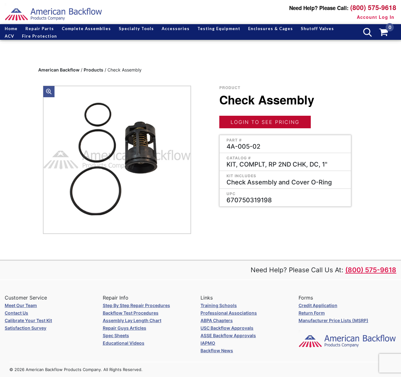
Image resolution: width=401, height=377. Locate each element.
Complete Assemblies (86, 28)
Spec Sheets (116, 335)
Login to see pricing (265, 122)
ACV (9, 36)
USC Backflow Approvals (226, 328)
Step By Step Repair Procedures (136, 305)
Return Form (312, 313)
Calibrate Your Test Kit (28, 320)
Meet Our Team (21, 305)
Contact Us (16, 313)
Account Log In (375, 17)
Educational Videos (123, 343)
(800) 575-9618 (373, 7)
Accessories (176, 28)
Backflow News (216, 350)
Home (11, 28)
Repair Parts (39, 28)
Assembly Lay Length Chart (132, 320)
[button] (49, 91)
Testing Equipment (218, 28)
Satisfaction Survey (25, 328)
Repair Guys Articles (124, 328)
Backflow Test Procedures (131, 313)
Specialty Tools (136, 28)
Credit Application (318, 305)
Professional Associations (228, 313)
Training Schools (218, 305)
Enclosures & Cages (270, 28)
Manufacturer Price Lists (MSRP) (333, 320)
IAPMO (207, 343)
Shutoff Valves (317, 28)
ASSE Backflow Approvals (228, 335)
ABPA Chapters (216, 320)
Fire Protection (39, 36)
